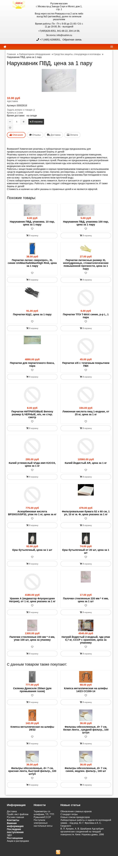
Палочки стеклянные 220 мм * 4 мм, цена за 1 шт (86, 600)
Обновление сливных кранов (76, 811)
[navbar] (111, 47)
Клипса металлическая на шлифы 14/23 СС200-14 (86, 690)
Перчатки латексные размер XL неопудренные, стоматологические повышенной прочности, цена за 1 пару (86, 264)
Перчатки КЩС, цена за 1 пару (32, 314)
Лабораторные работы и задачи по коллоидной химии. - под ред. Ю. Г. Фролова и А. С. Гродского (85, 823)
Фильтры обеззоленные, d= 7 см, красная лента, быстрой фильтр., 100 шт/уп (32, 771)
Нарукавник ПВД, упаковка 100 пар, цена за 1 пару (86, 223)
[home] (5, 47)
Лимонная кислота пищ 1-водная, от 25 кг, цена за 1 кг (85, 413)
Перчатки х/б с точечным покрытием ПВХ (85, 364)
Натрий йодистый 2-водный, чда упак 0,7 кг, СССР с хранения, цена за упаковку (86, 639)
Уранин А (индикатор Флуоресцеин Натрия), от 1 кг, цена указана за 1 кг (32, 600)
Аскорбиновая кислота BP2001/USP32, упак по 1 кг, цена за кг (32, 513)
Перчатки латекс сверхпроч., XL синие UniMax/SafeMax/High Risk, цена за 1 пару (32, 263)
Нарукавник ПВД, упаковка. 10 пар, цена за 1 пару (32, 223)
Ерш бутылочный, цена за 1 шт (32, 549)
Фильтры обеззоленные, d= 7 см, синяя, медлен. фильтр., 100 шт (86, 769)
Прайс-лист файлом (17, 814)
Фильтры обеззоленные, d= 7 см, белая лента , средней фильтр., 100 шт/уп (86, 729)
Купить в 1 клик (15, 112)
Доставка (12, 811)
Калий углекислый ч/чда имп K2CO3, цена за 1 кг (32, 464)
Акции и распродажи (18, 841)
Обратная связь (72, 39)
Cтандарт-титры (69, 814)
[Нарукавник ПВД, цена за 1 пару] (59, 80)
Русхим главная (15, 817)
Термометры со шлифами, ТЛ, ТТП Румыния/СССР (44, 814)
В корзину (37, 121)
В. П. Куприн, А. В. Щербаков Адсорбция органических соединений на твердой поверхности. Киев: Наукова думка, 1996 (82, 831)
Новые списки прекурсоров (75, 817)
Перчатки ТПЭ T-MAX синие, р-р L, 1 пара (86, 316)
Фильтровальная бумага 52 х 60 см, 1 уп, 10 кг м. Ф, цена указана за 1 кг (86, 513)
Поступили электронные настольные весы (43, 823)
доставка (13, 101)
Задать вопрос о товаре (20, 110)
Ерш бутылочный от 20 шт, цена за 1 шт (85, 551)
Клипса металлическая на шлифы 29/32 (32, 728)
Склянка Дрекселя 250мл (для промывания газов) (32, 690)
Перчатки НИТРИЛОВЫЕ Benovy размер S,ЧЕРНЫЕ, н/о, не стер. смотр (32, 414)
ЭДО (9, 835)
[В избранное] (10, 128)
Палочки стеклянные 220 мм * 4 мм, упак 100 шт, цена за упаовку (32, 638)
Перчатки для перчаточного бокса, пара (32, 364)
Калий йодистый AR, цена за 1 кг (86, 462)
